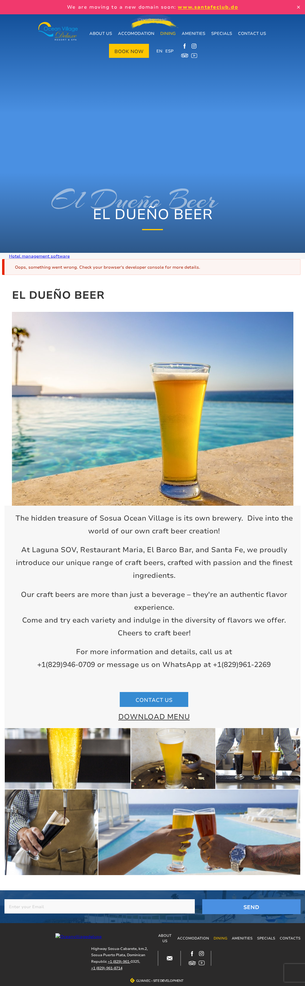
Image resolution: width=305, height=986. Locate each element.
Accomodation (136, 33)
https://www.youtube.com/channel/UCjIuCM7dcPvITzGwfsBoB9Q (194, 55)
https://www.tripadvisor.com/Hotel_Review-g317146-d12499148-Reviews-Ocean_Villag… (184, 55)
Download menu (154, 716)
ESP (169, 51)
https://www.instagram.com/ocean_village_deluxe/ (194, 46)
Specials (221, 33)
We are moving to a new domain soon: (152, 7)
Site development (168, 980)
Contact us (252, 33)
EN (159, 51)
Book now (129, 51)
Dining (168, 33)
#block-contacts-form (169, 958)
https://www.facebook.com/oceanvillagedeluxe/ (184, 46)
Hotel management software (39, 256)
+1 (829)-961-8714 (106, 967)
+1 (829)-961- (119, 961)
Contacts (290, 938)
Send (251, 907)
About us (100, 33)
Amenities (193, 33)
